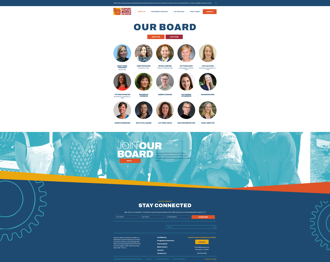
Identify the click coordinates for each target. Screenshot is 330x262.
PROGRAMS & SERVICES (159, 11)
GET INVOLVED (179, 11)
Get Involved (162, 244)
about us (156, 37)
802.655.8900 (202, 253)
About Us (141, 11)
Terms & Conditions (162, 259)
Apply (129, 161)
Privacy (149, 259)
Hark (215, 259)
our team (174, 37)
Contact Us (161, 253)
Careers (160, 250)
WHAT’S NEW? (195, 11)
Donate (209, 11)
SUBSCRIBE (203, 217)
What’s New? (162, 247)
